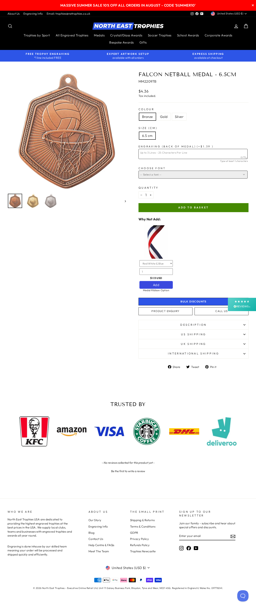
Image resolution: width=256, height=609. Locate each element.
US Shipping (193, 334)
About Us (13, 13)
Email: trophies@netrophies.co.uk (68, 13)
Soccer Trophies (159, 35)
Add (156, 285)
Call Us (221, 311)
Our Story (94, 520)
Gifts (143, 42)
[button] (128, 470)
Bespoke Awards (121, 42)
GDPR (134, 532)
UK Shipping (193, 344)
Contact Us (95, 539)
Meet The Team (98, 551)
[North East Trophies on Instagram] (181, 548)
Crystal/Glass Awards (126, 35)
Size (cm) (147, 128)
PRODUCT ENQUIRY (165, 311)
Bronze (147, 117)
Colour (146, 109)
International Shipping (193, 353)
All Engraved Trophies (72, 35)
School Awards (188, 35)
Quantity (148, 187)
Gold (164, 117)
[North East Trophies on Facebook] (188, 548)
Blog (91, 532)
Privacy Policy (139, 539)
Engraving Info (33, 13)
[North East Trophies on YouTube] (196, 548)
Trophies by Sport (37, 35)
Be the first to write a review (128, 471)
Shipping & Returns (142, 520)
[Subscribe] (233, 536)
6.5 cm (147, 135)
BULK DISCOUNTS (193, 301)
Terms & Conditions (142, 526)
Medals (99, 35)
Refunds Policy (140, 545)
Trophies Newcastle (143, 551)
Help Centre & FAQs (101, 545)
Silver (179, 117)
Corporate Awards (218, 35)
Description (193, 324)
